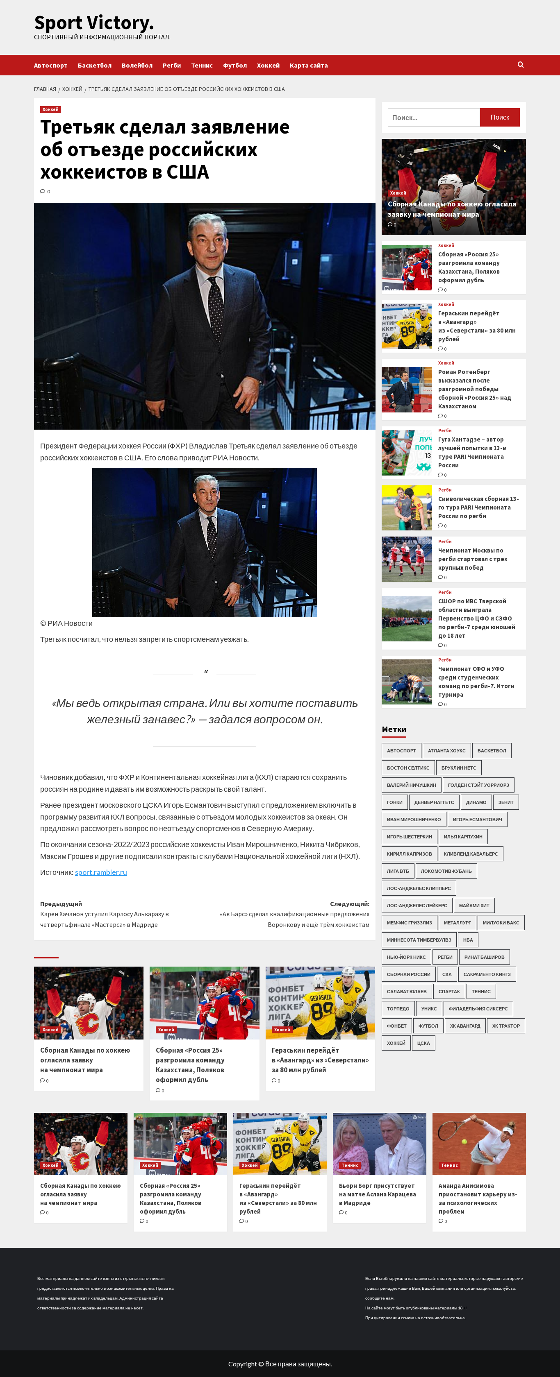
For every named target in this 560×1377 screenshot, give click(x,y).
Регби (172, 65)
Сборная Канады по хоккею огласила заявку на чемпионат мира (85, 1060)
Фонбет (397, 1025)
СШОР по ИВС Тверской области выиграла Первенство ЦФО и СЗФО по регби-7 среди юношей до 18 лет (476, 618)
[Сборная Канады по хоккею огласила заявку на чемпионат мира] (88, 1003)
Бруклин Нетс (459, 767)
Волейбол (137, 65)
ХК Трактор (506, 1025)
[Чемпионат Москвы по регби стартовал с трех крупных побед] (407, 559)
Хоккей (268, 65)
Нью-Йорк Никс (406, 957)
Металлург (457, 922)
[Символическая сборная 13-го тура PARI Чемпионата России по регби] (407, 508)
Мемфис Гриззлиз (409, 922)
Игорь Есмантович (477, 819)
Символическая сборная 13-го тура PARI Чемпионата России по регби (478, 507)
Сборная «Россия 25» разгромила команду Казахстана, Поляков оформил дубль (190, 1065)
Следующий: (294, 914)
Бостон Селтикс (408, 767)
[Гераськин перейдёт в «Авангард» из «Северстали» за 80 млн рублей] (320, 1003)
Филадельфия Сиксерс (478, 1008)
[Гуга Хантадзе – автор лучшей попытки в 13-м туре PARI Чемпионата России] (407, 453)
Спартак (449, 991)
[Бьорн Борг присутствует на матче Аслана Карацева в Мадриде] (379, 1144)
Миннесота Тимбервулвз (419, 939)
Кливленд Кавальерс (471, 853)
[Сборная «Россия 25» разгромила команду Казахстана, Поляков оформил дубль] (204, 1003)
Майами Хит (474, 905)
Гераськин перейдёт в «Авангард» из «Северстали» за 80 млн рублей (320, 1060)
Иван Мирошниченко (414, 819)
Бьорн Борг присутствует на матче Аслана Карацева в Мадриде (377, 1194)
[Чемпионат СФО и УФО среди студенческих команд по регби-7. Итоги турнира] (407, 682)
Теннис (202, 65)
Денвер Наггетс (434, 802)
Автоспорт (51, 65)
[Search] (521, 65)
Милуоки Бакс (501, 922)
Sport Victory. (94, 22)
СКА (447, 974)
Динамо (476, 802)
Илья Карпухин (463, 836)
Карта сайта (309, 65)
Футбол (235, 65)
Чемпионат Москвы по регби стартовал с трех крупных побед (473, 558)
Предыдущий (104, 914)
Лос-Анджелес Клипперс (419, 888)
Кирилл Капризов (409, 853)
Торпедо (398, 1008)
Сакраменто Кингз (487, 974)
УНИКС (429, 1008)
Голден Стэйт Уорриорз (478, 785)
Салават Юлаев (407, 991)
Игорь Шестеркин (409, 836)
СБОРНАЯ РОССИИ (408, 974)
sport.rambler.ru (101, 871)
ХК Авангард (465, 1025)
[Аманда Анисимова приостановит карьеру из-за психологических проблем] (479, 1144)
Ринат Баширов (484, 957)
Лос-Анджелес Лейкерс (417, 905)
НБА (468, 939)
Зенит (506, 802)
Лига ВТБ (398, 871)
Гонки (395, 802)
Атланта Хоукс (447, 750)
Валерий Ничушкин (411, 785)
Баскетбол (95, 65)
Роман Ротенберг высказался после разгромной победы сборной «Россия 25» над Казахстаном (474, 389)
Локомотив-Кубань (446, 871)
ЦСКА (423, 1043)
